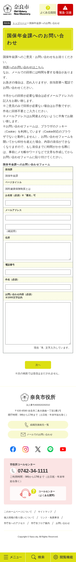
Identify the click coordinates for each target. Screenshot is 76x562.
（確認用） (11, 231)
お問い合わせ (63, 523)
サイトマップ (45, 511)
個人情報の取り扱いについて (19, 517)
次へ (38, 364)
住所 (7, 237)
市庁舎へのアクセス (14, 523)
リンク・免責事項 (49, 517)
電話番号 (10, 264)
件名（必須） (12, 279)
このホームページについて (18, 511)
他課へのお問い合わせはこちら (23, 67)
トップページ (20, 23)
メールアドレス (13, 210)
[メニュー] (12, 557)
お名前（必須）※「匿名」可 (20, 195)
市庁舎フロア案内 (40, 523)
